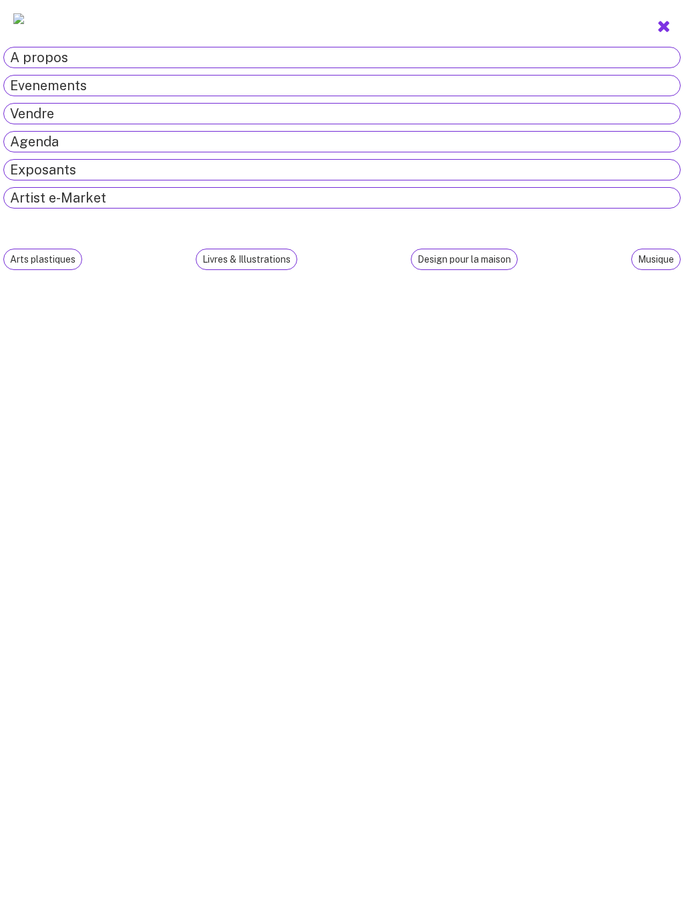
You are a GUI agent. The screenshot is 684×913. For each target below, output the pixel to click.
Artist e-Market (58, 198)
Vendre (32, 114)
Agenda (34, 142)
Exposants (43, 170)
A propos (39, 57)
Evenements (48, 86)
